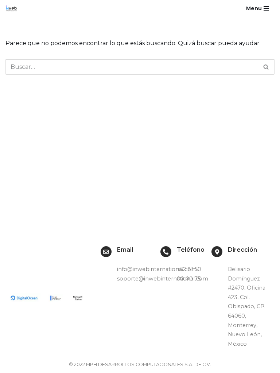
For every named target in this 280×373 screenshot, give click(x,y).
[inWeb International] (13, 8)
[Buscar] (266, 67)
